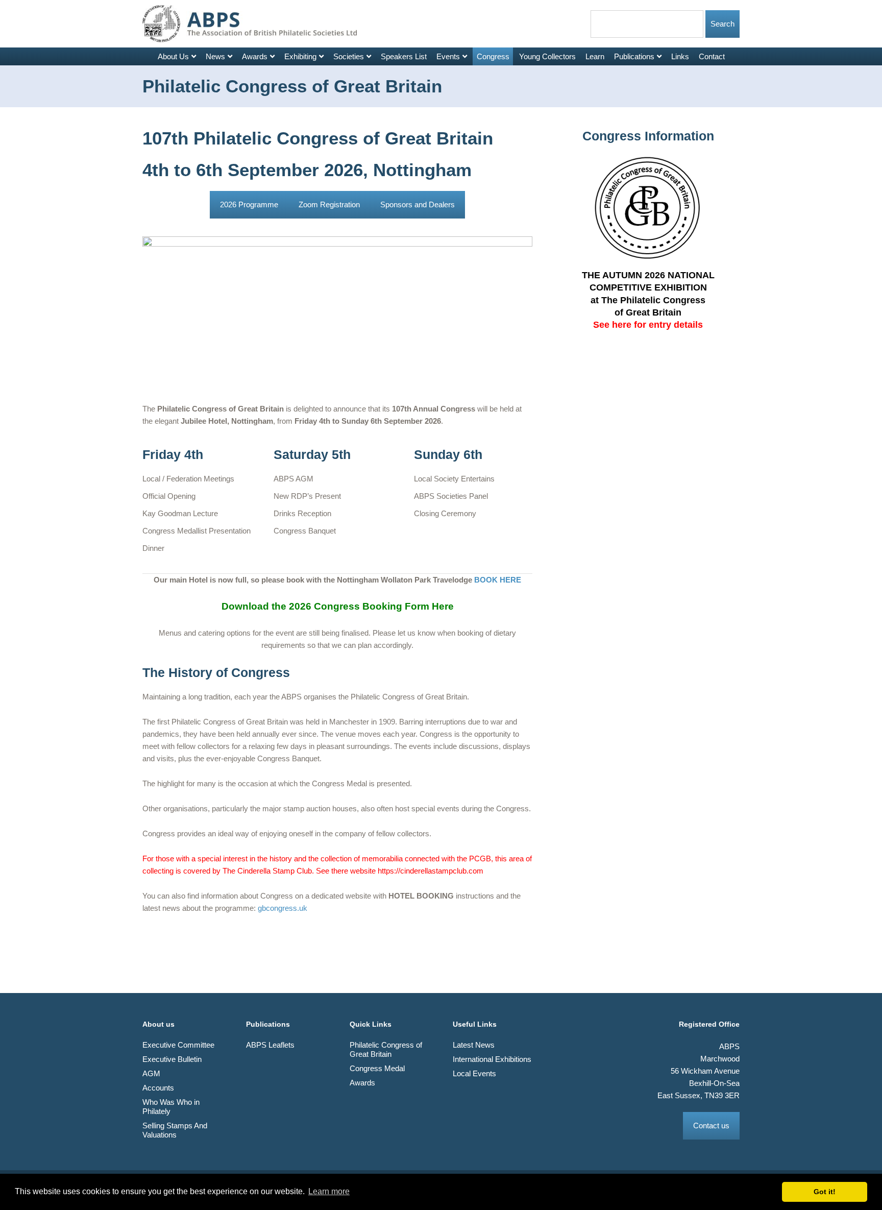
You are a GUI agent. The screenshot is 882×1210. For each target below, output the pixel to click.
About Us (173, 56)
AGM (151, 1073)
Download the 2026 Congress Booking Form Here (338, 606)
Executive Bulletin (172, 1059)
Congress (493, 56)
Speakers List (404, 56)
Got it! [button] (825, 1192)
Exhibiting (300, 56)
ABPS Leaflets (270, 1044)
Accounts (158, 1087)
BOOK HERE (497, 579)
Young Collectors (547, 56)
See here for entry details (648, 325)
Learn (594, 56)
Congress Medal (377, 1068)
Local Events (474, 1073)
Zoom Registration (329, 204)
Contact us (711, 1125)
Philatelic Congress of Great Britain (386, 1049)
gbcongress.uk (282, 908)
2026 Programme (249, 204)
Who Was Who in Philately (171, 1107)
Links (680, 56)
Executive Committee (178, 1044)
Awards (254, 56)
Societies (348, 56)
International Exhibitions (492, 1059)
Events (448, 56)
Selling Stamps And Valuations (174, 1130)
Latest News (474, 1044)
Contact (712, 56)
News (215, 56)
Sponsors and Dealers (417, 204)
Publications (634, 56)
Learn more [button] (329, 1191)
